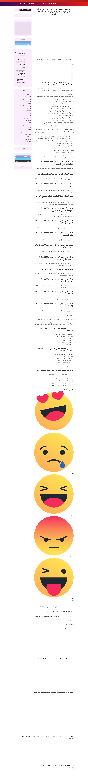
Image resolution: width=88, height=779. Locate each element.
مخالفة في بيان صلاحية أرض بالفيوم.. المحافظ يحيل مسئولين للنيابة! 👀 (56, 658)
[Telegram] (72, 78)
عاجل (28, 120)
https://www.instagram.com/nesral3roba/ (64, 149)
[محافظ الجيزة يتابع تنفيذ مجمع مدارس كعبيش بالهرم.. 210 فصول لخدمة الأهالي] (53, 676)
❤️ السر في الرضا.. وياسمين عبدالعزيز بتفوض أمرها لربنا (21, 81)
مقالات (29, 141)
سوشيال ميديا (27, 119)
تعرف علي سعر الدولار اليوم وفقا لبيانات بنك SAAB (62, 120)
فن (29, 127)
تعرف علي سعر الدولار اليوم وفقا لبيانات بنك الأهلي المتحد (61, 112)
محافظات (28, 134)
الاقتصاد (28, 101)
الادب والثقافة (27, 100)
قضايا (29, 131)
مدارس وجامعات (26, 136)
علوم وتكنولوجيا (27, 126)
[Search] (15, 4)
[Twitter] (15, 1)
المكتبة (29, 108)
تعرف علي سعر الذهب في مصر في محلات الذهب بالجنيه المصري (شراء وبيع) (57, 124)
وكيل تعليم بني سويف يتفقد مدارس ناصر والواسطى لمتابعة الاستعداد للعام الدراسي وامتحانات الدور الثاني (47, 737)
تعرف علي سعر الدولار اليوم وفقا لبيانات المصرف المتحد (61, 117)
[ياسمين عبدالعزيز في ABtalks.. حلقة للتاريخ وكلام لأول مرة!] (28, 54)
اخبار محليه (27, 96)
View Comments (70, 624)
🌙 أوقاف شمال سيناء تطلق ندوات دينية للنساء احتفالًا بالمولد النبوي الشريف (20, 63)
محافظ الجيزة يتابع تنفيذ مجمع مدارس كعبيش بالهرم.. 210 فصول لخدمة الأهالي (54, 692)
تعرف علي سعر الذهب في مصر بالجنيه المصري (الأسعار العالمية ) (59, 122)
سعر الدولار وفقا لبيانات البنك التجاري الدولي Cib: (63, 105)
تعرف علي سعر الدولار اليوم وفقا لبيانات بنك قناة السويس (61, 110)
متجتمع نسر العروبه (26, 133)
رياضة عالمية (27, 117)
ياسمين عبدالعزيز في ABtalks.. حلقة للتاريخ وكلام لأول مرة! (20, 53)
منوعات (28, 143)
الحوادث (28, 103)
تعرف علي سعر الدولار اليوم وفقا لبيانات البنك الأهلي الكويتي (60, 113)
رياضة (29, 115)
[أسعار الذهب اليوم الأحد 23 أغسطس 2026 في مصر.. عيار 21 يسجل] (57, 752)
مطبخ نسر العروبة (26, 138)
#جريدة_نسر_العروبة (62, 142)
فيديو (29, 129)
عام (29, 122)
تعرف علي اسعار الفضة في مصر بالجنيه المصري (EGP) (62, 126)
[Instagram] (14, 1)
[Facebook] (16, 1)
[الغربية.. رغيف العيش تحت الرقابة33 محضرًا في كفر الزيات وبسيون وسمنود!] (28, 73)
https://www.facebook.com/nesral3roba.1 (65, 143)
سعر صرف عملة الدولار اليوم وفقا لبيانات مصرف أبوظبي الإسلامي (59, 106)
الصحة (29, 107)
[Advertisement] (23, 28)
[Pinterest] (72, 72)
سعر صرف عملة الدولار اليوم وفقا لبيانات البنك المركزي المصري (60, 100)
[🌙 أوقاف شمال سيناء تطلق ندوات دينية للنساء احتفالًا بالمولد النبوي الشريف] (28, 64)
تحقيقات (28, 110)
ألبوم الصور (28, 93)
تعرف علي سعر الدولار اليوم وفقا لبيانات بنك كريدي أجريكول (60, 108)
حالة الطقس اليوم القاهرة (25, 10)
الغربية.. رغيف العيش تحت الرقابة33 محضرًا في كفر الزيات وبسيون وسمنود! (20, 72)
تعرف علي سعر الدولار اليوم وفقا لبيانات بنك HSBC (62, 119)
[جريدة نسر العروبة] (68, 4)
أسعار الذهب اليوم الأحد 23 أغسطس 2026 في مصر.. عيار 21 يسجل (57, 765)
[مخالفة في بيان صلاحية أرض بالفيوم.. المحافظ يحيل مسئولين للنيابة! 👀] (55, 643)
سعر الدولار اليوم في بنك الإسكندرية (66, 115)
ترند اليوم (28, 112)
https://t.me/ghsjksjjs (39, 133)
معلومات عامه (27, 139)
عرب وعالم (27, 124)
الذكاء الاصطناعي (27, 105)
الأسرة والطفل (27, 98)
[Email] (72, 80)
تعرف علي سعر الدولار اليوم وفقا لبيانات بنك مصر (63, 103)
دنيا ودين (28, 114)
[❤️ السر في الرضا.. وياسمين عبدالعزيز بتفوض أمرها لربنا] (28, 82)
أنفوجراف (28, 94)
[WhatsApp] (72, 75)
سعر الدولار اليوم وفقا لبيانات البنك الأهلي (64, 101)
